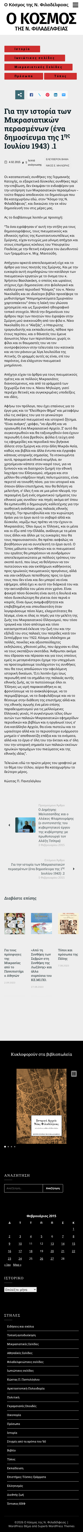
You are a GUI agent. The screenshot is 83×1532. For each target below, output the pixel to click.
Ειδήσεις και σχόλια (20, 1326)
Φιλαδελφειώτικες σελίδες (25, 1362)
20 (52, 1251)
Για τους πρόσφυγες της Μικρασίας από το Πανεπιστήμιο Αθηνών (14, 963)
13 (52, 1243)
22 (73, 1251)
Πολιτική (13, 1397)
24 (20, 1258)
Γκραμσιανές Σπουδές (21, 1406)
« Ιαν (7, 1265)
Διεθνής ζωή (15, 1495)
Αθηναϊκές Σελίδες (19, 1353)
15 (73, 1243)
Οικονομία (14, 1415)
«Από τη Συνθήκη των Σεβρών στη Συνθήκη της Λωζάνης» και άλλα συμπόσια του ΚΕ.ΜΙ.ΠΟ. (41, 965)
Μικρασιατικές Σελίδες (38, 67)
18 (30, 1251)
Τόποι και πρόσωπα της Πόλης (68, 954)
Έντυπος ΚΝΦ (16, 1503)
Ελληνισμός (15, 1486)
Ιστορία (22, 49)
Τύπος (60, 76)
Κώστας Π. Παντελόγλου (23, 1379)
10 (20, 1243)
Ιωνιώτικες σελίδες (35, 58)
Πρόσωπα (24, 76)
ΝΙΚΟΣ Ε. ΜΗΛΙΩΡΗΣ (57, 165)
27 (52, 1258)
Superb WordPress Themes (56, 1526)
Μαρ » (17, 1265)
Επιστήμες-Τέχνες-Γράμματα (26, 1477)
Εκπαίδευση (15, 1468)
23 (9, 1258)
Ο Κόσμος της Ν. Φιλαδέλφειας (36, 4)
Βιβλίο (11, 1450)
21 (62, 1251)
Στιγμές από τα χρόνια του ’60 (26, 1441)
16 (9, 1251)
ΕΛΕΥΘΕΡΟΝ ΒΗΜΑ (57, 159)
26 (41, 1258)
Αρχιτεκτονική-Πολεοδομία (26, 1388)
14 (62, 1243)
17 (20, 1251)
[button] (74, 1074)
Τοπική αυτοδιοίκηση (21, 1335)
